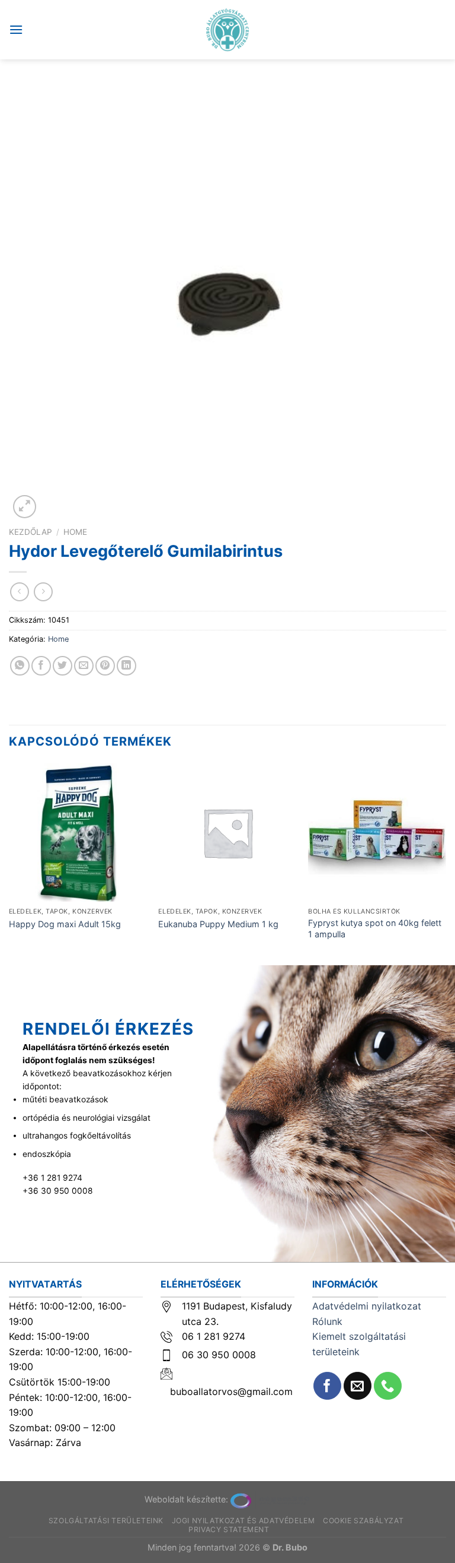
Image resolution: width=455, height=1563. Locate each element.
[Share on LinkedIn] (126, 666)
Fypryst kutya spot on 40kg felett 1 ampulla (374, 928)
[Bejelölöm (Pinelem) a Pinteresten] (105, 666)
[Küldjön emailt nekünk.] (357, 1386)
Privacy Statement (228, 1529)
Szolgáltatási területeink (106, 1520)
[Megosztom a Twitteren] (62, 666)
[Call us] (388, 1386)
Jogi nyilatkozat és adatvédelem (243, 1520)
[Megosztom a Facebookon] (41, 666)
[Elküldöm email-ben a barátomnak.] (84, 666)
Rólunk (327, 1321)
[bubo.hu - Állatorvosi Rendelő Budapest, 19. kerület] (228, 29)
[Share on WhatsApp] (20, 666)
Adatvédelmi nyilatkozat (366, 1306)
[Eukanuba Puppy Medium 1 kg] (227, 832)
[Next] (445, 863)
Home (75, 532)
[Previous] (9, 863)
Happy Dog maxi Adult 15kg (65, 924)
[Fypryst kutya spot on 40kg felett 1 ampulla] (377, 832)
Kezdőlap (30, 532)
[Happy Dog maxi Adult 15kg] (78, 832)
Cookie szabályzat (363, 1520)
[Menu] (16, 29)
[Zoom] (24, 506)
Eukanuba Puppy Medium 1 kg (218, 924)
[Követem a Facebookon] (327, 1386)
